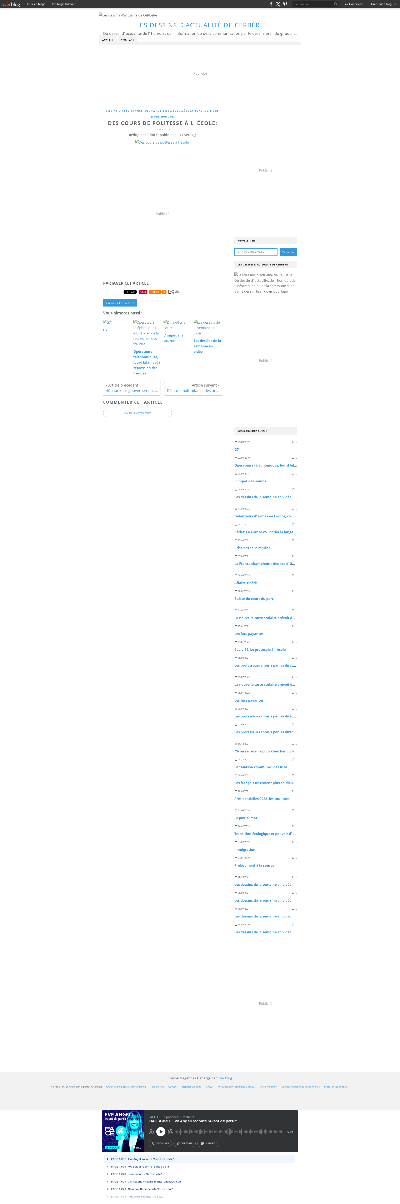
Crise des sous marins (252, 548)
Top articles (157, 1086)
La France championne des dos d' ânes (266, 563)
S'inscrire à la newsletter (120, 303)
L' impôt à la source (250, 481)
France (137, 110)
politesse (163, 110)
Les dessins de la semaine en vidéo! (263, 884)
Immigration (244, 849)
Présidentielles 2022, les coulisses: (262, 798)
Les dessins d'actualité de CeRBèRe (200, 25)
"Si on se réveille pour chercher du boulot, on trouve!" (279, 751)
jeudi (155, 116)
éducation (192, 110)
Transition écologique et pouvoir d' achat (268, 833)
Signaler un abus (192, 1086)
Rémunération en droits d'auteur (236, 1086)
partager (187, 1143)
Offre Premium (268, 1086)
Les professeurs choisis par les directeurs (268, 665)
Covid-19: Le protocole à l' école (260, 649)
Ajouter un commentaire (137, 413)
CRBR (72, 1086)
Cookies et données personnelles (300, 1086)
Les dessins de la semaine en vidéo (262, 497)
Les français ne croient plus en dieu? (264, 783)
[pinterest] (285, 4)
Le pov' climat (245, 818)
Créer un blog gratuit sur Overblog (126, 1086)
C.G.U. (209, 1086)
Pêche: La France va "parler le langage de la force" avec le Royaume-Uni (293, 532)
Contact (127, 40)
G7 (236, 449)
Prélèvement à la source (254, 865)
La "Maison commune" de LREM (260, 767)
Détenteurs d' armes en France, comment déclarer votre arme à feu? (291, 516)
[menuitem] (108, 40)
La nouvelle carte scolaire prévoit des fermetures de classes (283, 618)
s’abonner (163, 1143)
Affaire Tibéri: (245, 583)
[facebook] (271, 4)
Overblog (225, 1078)
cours (149, 110)
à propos (210, 1143)
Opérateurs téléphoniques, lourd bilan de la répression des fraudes (289, 465)
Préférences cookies (336, 1086)
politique (211, 110)
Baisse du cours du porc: (254, 598)
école (177, 110)
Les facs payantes (249, 633)
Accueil (108, 40)
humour (167, 116)
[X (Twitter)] (278, 4)
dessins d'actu (117, 110)
